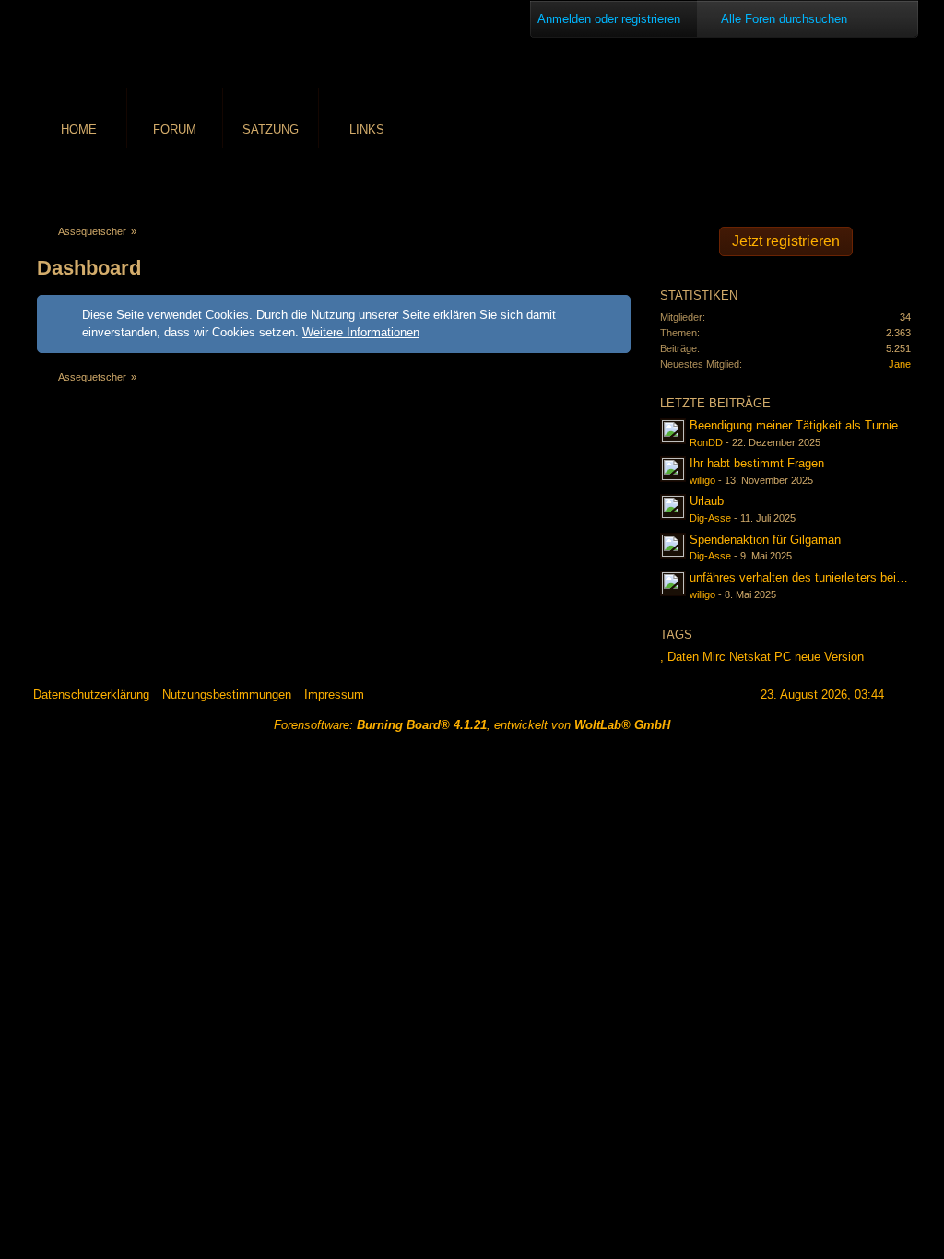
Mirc (714, 657)
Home (79, 129)
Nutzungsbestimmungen (226, 694)
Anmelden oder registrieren (608, 19)
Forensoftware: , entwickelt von (472, 725)
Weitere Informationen (360, 332)
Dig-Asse (710, 518)
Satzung (270, 129)
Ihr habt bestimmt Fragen (757, 463)
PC (782, 657)
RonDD (706, 442)
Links (366, 129)
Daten (683, 657)
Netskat (750, 657)
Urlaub (707, 501)
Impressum (334, 694)
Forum (174, 129)
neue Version (829, 657)
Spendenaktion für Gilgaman (765, 540)
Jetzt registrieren (786, 241)
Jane (900, 364)
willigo (702, 480)
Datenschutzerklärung (91, 694)
